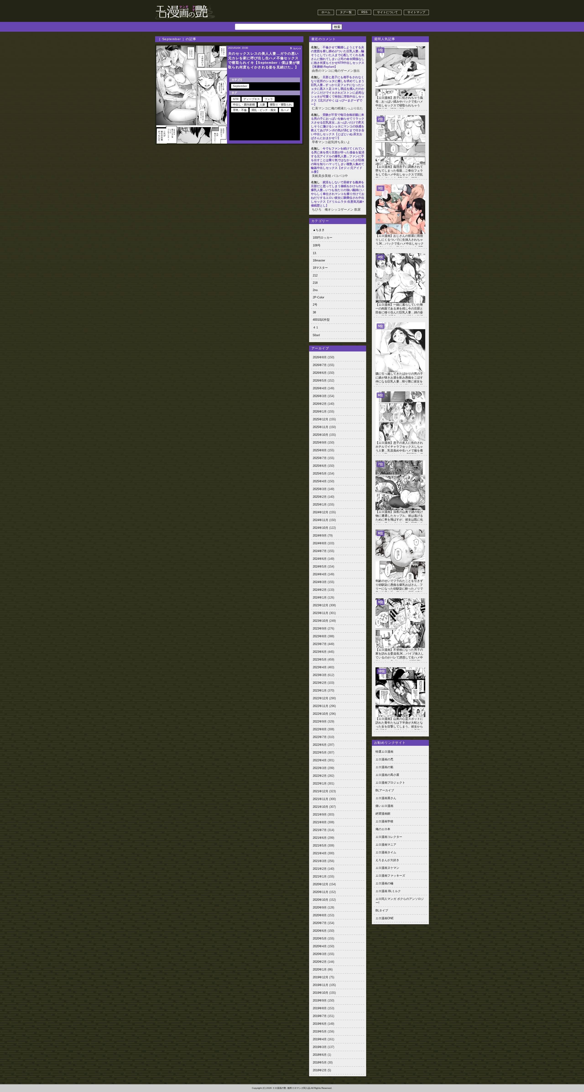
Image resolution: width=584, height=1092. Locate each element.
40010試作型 (321, 319)
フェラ (269, 99)
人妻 (262, 104)
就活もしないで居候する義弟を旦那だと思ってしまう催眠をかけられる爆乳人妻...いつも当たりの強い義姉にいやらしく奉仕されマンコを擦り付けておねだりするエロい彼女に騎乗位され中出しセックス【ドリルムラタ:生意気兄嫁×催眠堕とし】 (337, 194)
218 (315, 282)
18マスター (320, 267)
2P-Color (318, 297)
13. (315, 253)
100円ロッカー (322, 237)
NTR (236, 99)
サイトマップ (416, 12)
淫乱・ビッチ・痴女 (263, 110)
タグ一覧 (346, 12)
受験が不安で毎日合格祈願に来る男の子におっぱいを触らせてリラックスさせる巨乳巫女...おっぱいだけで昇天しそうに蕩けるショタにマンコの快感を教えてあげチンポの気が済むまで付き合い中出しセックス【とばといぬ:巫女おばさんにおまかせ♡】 (337, 126)
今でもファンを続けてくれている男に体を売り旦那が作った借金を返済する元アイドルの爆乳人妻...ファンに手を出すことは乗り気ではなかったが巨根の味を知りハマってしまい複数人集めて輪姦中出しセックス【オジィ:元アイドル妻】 (337, 160)
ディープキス (251, 99)
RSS (364, 12)
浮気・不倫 (240, 110)
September (240, 86)
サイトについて (387, 12)
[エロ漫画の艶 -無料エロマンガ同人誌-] (185, 5)
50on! (316, 335)
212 (315, 275)
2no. (315, 290)
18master (319, 260)
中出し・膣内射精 (244, 104)
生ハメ (285, 110)
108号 (317, 245)
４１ (316, 327)
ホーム (325, 12)
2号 (315, 304)
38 (314, 312)
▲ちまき (319, 230)
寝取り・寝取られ (281, 104)
